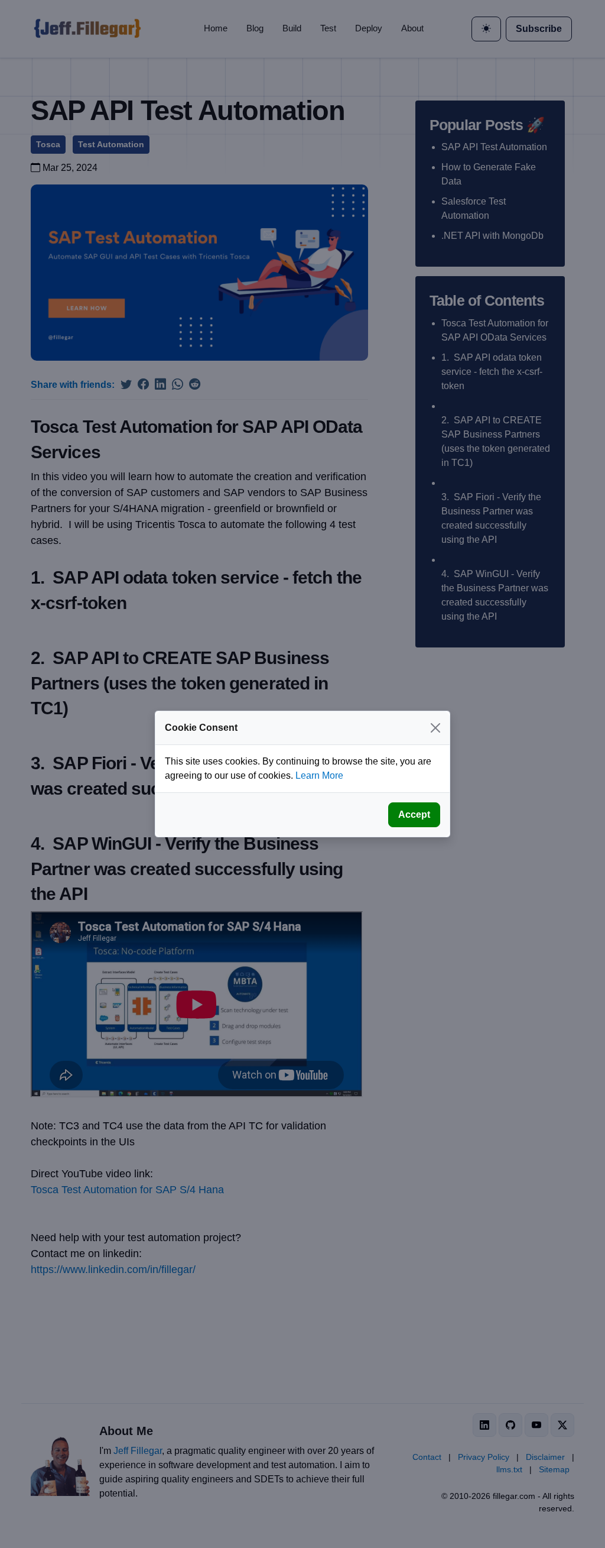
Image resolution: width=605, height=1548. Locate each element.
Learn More (319, 775)
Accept (414, 814)
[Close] (435, 727)
